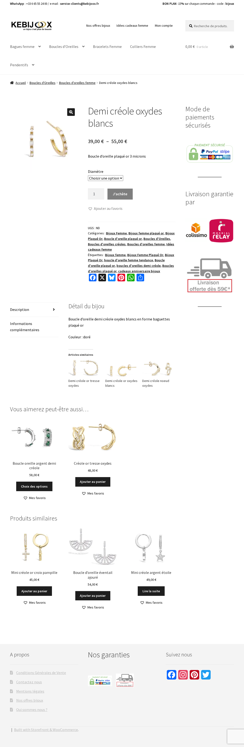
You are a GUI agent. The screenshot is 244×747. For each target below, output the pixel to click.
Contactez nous (29, 682)
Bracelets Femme (107, 46)
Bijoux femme (115, 255)
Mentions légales (30, 691)
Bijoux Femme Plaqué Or (145, 255)
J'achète (120, 193)
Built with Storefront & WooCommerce (46, 729)
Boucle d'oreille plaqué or (123, 239)
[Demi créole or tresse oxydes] (84, 369)
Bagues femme (22, 46)
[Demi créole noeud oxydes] (158, 369)
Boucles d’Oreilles (63, 46)
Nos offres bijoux (98, 25)
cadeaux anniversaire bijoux (139, 271)
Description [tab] (19, 309)
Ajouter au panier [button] (93, 481)
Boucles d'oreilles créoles (107, 244)
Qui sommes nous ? (31, 709)
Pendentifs (19, 64)
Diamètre (95, 171)
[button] (71, 112)
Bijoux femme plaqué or (146, 233)
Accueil (20, 83)
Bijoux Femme (116, 233)
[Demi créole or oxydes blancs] (121, 369)
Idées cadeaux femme (132, 25)
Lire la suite (151, 591)
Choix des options (34, 486)
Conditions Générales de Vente (41, 672)
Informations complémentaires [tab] (24, 326)
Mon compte (164, 25)
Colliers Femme (143, 46)
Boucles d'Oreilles (43, 83)
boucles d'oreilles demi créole (139, 265)
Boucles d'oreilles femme (77, 83)
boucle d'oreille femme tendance (128, 260)
